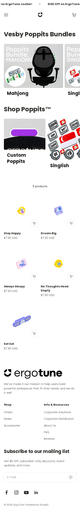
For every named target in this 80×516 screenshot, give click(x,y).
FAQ (46, 432)
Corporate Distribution (59, 419)
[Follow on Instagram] (16, 492)
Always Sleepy (14, 286)
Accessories (12, 425)
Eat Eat (9, 344)
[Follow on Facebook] (6, 492)
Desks (8, 419)
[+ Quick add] (34, 223)
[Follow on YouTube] (26, 492)
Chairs (8, 412)
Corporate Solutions (57, 412)
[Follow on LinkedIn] (36, 492)
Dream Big (48, 233)
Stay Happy (12, 233)
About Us (50, 425)
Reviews (49, 439)
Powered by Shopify (37, 504)
